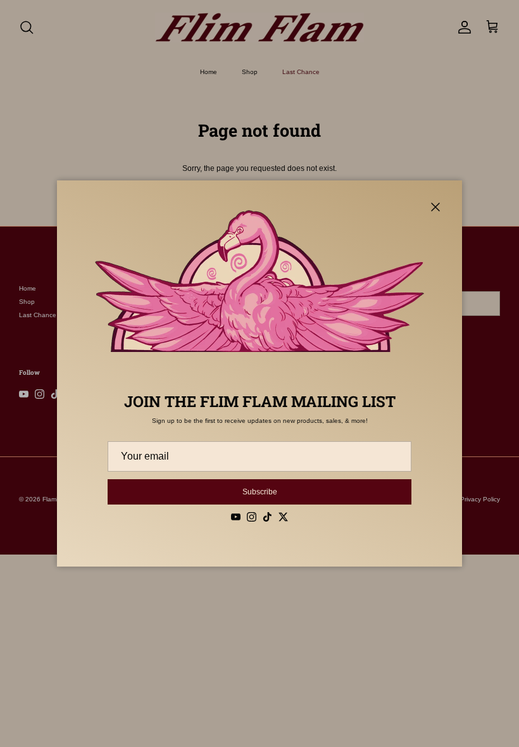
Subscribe (259, 491)
